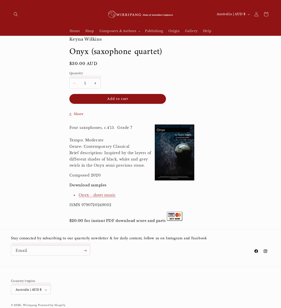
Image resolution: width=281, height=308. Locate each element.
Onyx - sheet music (97, 195)
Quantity (76, 73)
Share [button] (79, 114)
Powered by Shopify (52, 305)
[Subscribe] (85, 250)
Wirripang (30, 305)
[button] (16, 14)
